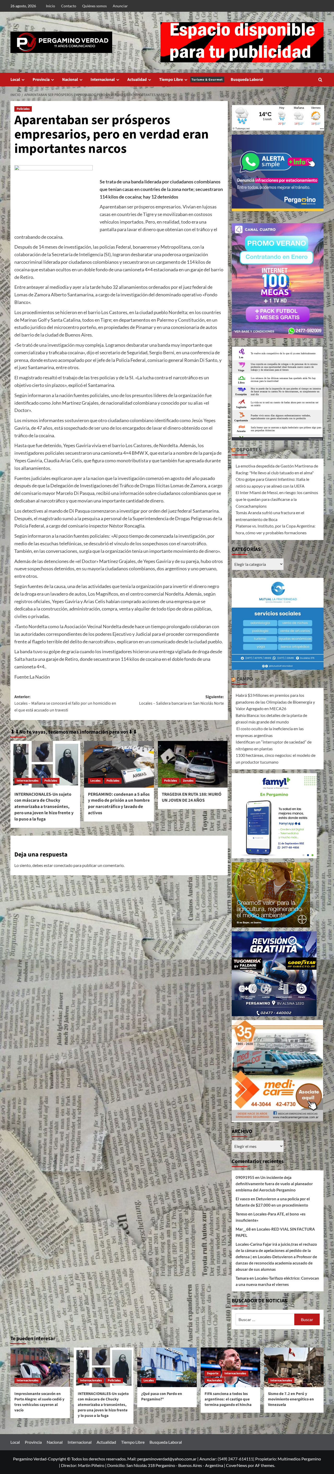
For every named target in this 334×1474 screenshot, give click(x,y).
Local (15, 79)
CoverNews (236, 1465)
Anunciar (120, 6)
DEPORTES (248, 449)
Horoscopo (315, 438)
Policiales (23, 109)
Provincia (41, 79)
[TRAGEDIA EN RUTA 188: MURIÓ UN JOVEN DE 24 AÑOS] (193, 764)
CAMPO (244, 679)
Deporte (212, 1373)
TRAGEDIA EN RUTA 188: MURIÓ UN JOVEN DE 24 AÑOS (192, 797)
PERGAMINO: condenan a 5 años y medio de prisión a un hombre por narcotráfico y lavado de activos (119, 803)
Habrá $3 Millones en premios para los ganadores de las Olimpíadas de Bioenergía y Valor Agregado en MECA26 (275, 702)
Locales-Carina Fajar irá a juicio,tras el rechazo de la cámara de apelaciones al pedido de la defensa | (276, 1250)
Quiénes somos (94, 6)
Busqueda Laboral (247, 79)
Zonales (188, 780)
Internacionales (27, 780)
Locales (95, 780)
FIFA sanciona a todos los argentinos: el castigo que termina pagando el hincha (228, 1399)
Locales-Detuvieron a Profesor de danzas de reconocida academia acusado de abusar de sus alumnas (276, 1263)
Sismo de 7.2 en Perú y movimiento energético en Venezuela (291, 1399)
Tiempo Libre (191, 79)
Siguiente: (181, 700)
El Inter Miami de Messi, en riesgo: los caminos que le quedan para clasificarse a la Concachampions (277, 499)
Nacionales (214, 1380)
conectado (63, 865)
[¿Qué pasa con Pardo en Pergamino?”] (167, 1367)
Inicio (50, 6)
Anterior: (65, 703)
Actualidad (137, 79)
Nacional (70, 79)
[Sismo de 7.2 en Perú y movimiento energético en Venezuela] (294, 1367)
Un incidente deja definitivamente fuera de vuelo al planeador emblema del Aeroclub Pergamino (274, 1183)
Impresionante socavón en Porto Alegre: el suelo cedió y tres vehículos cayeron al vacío (39, 1402)
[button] (320, 79)
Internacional (103, 79)
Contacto (68, 6)
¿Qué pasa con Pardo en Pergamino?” (161, 1396)
